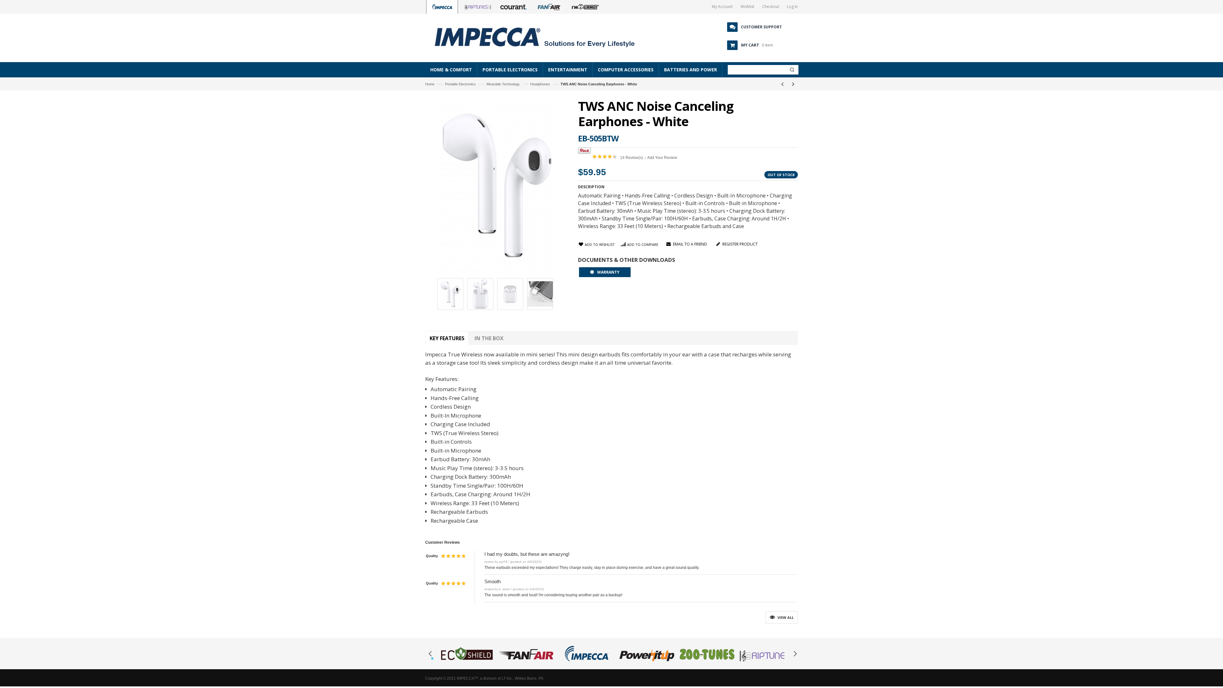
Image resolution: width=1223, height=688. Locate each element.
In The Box (489, 338)
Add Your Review (662, 157)
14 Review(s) (631, 157)
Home (429, 84)
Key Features (447, 338)
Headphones (540, 84)
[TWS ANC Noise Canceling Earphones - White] (450, 295)
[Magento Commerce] (541, 36)
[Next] (793, 84)
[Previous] (782, 84)
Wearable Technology (503, 84)
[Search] (791, 71)
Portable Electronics (460, 84)
